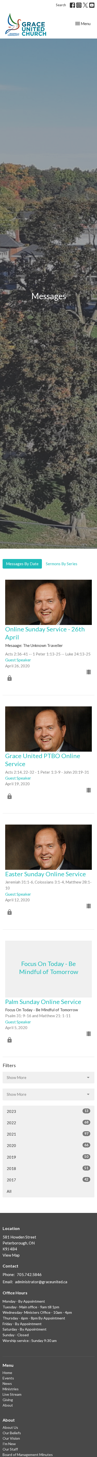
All (9, 1191)
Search (61, 5)
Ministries (11, 1389)
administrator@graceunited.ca (41, 1281)
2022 (47, 1122)
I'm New (9, 1443)
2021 (47, 1133)
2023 (47, 1111)
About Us (10, 1427)
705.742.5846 (29, 1274)
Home (7, 1372)
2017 (47, 1179)
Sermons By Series (61, 563)
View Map (11, 1255)
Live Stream (12, 1394)
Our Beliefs (12, 1433)
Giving (8, 1400)
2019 (47, 1156)
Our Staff (10, 1449)
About (8, 1405)
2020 (47, 1145)
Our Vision (11, 1438)
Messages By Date (22, 563)
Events (8, 1378)
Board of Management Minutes (28, 1454)
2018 (47, 1168)
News (7, 1383)
